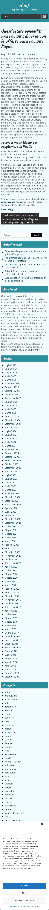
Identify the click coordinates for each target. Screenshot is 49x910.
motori (8, 798)
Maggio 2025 (11, 405)
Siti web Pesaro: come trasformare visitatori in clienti (22, 273)
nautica (8, 801)
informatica (10, 768)
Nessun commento (27, 54)
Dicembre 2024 (12, 420)
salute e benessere (14, 812)
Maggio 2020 (11, 577)
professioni (10, 805)
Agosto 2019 (11, 610)
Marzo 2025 (10, 412)
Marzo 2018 (10, 669)
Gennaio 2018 (12, 673)
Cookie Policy (14, 906)
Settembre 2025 (13, 398)
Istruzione (10, 772)
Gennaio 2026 (12, 387)
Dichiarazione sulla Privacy (30, 906)
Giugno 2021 (11, 530)
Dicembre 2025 (12, 390)
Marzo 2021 (10, 541)
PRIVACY (35, 349)
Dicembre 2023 (12, 456)
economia (10, 732)
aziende (9, 710)
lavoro (8, 776)
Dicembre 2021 (12, 519)
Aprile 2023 (10, 486)
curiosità (9, 725)
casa (7, 721)
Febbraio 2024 (12, 449)
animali (8, 692)
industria (9, 765)
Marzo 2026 (10, 379)
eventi (8, 736)
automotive (10, 706)
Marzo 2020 (10, 585)
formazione (10, 754)
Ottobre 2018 (11, 643)
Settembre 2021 (13, 522)
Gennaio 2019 (12, 632)
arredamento (11, 699)
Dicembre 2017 (12, 676)
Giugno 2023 (11, 478)
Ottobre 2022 (11, 500)
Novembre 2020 (13, 555)
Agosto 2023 (11, 471)
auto (7, 703)
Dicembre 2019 (12, 596)
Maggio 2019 (11, 621)
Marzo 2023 (10, 489)
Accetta (24, 885)
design (8, 728)
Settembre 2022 (13, 504)
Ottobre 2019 (11, 603)
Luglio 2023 (10, 475)
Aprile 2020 (10, 581)
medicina (9, 794)
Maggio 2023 (11, 482)
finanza (8, 747)
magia (8, 787)
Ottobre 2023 (11, 464)
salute (8, 809)
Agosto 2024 (11, 427)
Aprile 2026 (10, 376)
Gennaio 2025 (12, 416)
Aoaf (24, 5)
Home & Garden (13, 761)
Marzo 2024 (10, 445)
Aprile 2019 (10, 625)
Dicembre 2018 (12, 636)
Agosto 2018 (11, 651)
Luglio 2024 (10, 431)
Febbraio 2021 (12, 544)
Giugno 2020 (11, 574)
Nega (24, 893)
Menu (5, 16)
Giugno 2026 (11, 368)
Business (9, 717)
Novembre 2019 (13, 599)
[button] (42, 824)
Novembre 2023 (13, 460)
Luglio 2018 (10, 654)
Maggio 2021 (11, 533)
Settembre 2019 (13, 607)
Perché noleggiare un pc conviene (20, 214)
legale (8, 779)
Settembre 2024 (13, 423)
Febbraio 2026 (12, 383)
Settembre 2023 (13, 467)
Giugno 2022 (11, 515)
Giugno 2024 (11, 434)
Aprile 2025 (10, 409)
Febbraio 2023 (12, 493)
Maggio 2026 (11, 372)
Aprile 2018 (10, 665)
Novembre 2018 (13, 640)
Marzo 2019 (10, 629)
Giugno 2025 (11, 401)
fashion (8, 739)
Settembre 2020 (13, 563)
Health (8, 758)
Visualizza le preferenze (24, 900)
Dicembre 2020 (12, 552)
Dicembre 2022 (12, 497)
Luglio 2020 (10, 570)
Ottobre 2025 (11, 394)
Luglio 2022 (10, 511)
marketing (10, 790)
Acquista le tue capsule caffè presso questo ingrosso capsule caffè (21, 221)
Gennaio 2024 (12, 453)
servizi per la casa (14, 820)
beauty (8, 714)
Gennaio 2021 (12, 548)
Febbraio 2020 (12, 588)
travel (4, 209)
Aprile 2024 (10, 442)
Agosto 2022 (11, 508)
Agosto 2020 (11, 566)
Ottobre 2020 (11, 559)
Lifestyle (9, 783)
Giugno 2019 (11, 618)
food (7, 750)
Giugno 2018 (11, 658)
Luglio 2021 (10, 526)
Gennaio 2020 (12, 592)
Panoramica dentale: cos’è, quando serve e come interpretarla (26, 259)
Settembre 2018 (13, 647)
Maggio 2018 (11, 662)
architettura (11, 695)
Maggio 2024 (11, 438)
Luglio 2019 (10, 614)
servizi (8, 816)
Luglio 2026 (10, 365)
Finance (9, 743)
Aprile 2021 (10, 537)
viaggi (11, 209)
